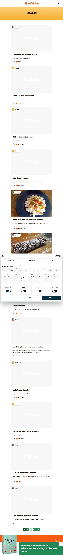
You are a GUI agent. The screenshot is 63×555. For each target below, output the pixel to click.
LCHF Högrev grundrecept (25, 473)
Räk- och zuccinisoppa (23, 137)
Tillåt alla (51, 298)
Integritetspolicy (57, 539)
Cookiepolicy (58, 541)
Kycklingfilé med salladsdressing (28, 347)
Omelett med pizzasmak (23, 96)
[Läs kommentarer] (14, 62)
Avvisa (11, 298)
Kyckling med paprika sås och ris (28, 219)
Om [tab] (52, 260)
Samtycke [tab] (11, 260)
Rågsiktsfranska (20, 178)
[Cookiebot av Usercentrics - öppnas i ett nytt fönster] (54, 256)
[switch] (23, 291)
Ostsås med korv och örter (25, 54)
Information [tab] (31, 260)
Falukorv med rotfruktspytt (26, 431)
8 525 (34, 529)
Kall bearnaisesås (21, 390)
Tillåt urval (32, 298)
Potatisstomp (19, 306)
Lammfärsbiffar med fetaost (25, 516)
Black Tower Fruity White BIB (39, 548)
